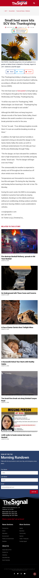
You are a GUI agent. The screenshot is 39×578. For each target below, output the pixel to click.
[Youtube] (24, 573)
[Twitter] (17, 573)
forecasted (21, 91)
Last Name (4, 476)
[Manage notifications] (34, 573)
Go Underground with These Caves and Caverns (18, 293)
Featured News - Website (23, 11)
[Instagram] (21, 573)
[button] (5, 3)
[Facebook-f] (14, 573)
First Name (4, 469)
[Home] (2, 11)
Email (2, 484)
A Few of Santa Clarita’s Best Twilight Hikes (17, 327)
